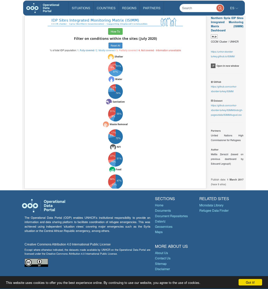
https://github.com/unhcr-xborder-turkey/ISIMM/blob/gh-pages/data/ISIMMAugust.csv (227, 110)
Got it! (250, 282)
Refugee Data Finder (214, 210)
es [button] (232, 8)
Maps (159, 232)
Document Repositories (171, 216)
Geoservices (163, 226)
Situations (81, 8)
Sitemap (161, 263)
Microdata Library (211, 205)
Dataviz (160, 221)
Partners (151, 8)
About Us (161, 253)
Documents (163, 210)
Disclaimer (162, 269)
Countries (106, 8)
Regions (129, 8)
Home (159, 205)
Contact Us (162, 258)
